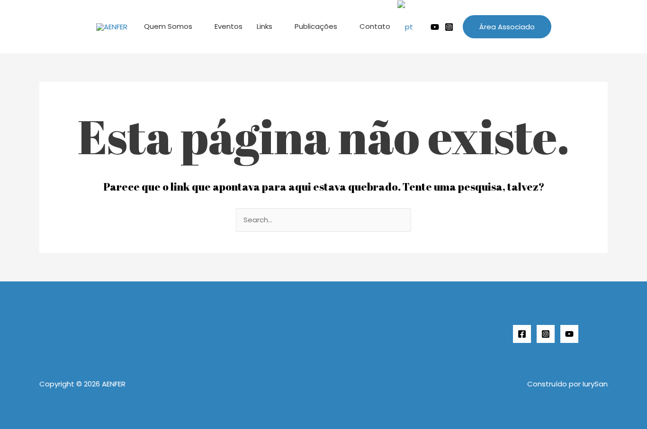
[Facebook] (522, 334)
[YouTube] (569, 334)
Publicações (316, 26)
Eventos (229, 26)
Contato (374, 26)
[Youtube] (435, 27)
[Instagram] (449, 27)
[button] (507, 26)
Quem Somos (168, 26)
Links (264, 26)
